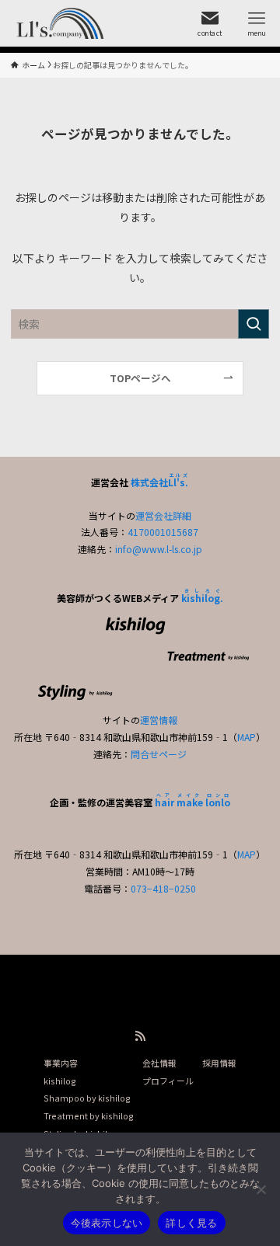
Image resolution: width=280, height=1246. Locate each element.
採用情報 (219, 1062)
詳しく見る (191, 1222)
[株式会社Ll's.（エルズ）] (57, 23)
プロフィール (168, 1080)
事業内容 (61, 1062)
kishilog (60, 1080)
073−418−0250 (163, 888)
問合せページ (159, 753)
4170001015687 (163, 531)
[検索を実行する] (253, 324)
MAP (246, 736)
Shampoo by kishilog (87, 1097)
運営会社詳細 (163, 515)
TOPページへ (140, 378)
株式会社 (159, 482)
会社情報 (159, 1062)
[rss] (140, 1036)
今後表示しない (107, 1222)
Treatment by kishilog (89, 1115)
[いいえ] (260, 1189)
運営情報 (158, 719)
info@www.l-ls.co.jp (158, 548)
